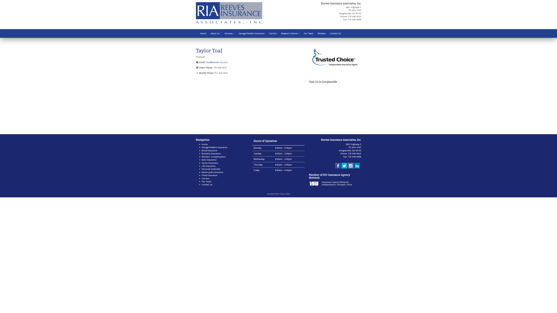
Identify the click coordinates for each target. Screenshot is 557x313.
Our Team (308, 33)
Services (228, 33)
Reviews (322, 33)
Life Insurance (209, 166)
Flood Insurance (209, 175)
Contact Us (335, 33)
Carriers (273, 33)
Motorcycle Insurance (212, 172)
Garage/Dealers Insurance (252, 33)
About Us (215, 33)
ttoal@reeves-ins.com (217, 62)
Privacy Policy (285, 194)
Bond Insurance (209, 150)
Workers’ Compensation (214, 156)
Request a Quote (289, 33)
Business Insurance (211, 153)
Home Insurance (210, 163)
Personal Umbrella (211, 169)
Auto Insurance (209, 160)
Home (203, 33)
